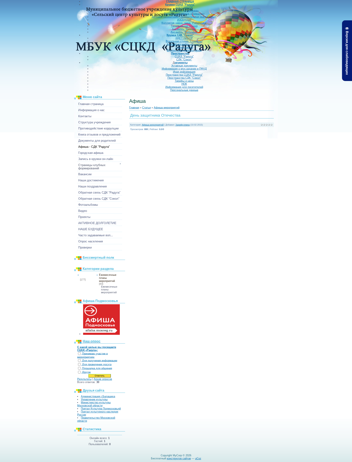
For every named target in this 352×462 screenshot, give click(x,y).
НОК (184, 83)
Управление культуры (94, 399)
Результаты (84, 379)
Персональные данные (184, 90)
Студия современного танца (184, 50)
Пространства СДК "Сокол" (184, 77)
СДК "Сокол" (184, 59)
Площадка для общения (97, 368)
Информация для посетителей (184, 87)
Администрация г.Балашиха (98, 396)
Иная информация (184, 71)
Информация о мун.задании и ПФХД (184, 68)
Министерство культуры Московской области (94, 404)
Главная (134, 107)
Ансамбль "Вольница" (184, 32)
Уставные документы (184, 65)
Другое (86, 372)
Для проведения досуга (96, 364)
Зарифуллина (182, 125)
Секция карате (184, 47)
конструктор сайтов (179, 458)
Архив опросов (103, 379)
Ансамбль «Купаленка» (184, 10)
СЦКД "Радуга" (184, 56)
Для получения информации (99, 360)
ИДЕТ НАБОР (184, 7)
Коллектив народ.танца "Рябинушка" (184, 22)
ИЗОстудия (184, 19)
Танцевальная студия (184, 25)
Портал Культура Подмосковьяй (101, 408)
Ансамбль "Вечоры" (184, 29)
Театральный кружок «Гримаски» (184, 13)
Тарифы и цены (184, 80)
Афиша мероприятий (87, 275)
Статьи (146, 107)
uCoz (198, 458)
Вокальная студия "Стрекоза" (184, 41)
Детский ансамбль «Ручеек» (184, 44)
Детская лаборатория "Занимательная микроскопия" (184, 16)
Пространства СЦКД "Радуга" (184, 74)
